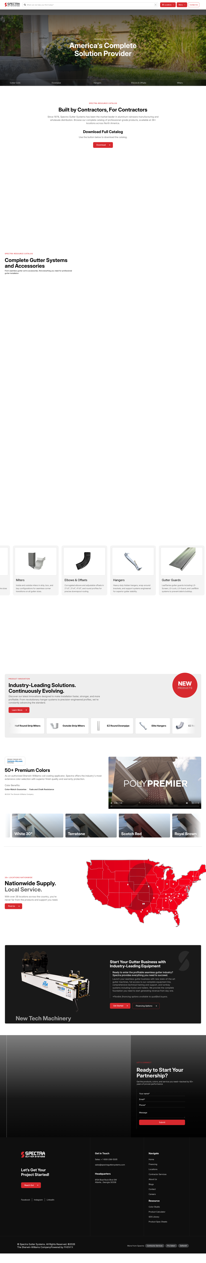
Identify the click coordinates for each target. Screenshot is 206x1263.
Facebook (25, 1200)
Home (151, 1159)
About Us (153, 1179)
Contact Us (194, 5)
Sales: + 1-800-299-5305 (106, 1159)
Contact (152, 1189)
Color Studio (154, 1207)
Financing (153, 1164)
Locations (153, 1169)
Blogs (151, 1184)
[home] (12, 5)
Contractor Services (157, 1174)
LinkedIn (50, 1200)
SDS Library (154, 1217)
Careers (152, 1194)
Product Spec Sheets (158, 1221)
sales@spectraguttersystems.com (110, 1165)
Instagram (38, 1200)
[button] (168, 4)
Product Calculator (157, 1212)
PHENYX (68, 1247)
